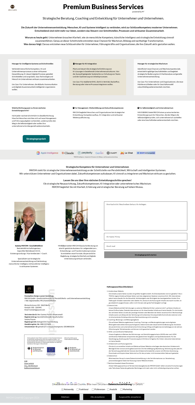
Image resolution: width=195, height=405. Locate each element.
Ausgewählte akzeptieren (130, 397)
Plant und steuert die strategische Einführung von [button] (92, 69)
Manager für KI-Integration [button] (86, 64)
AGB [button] (25, 361)
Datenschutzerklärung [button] (32, 368)
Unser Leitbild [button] (29, 363)
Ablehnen (65, 397)
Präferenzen (99, 389)
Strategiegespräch (36, 138)
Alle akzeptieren (97, 397)
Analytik (113, 389)
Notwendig (69, 389)
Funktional (83, 389)
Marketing (127, 389)
